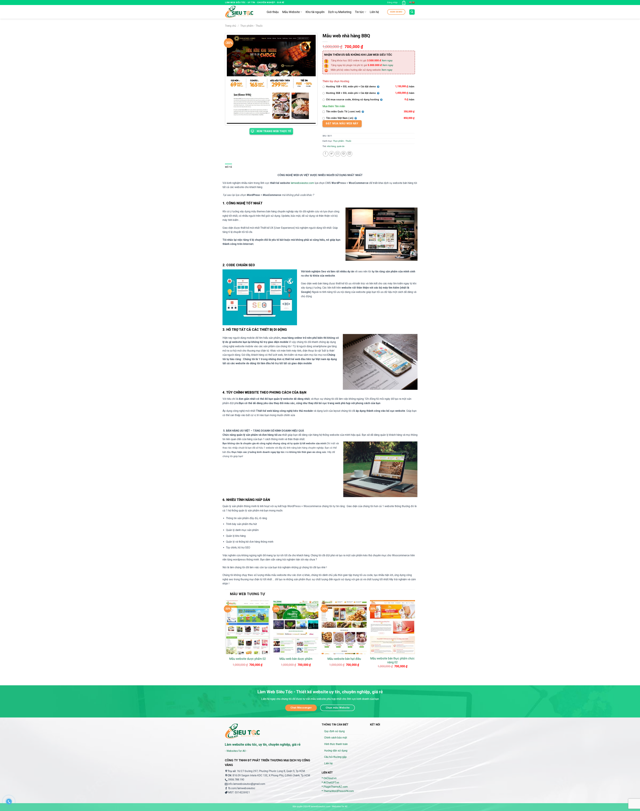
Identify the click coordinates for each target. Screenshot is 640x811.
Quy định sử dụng (334, 731)
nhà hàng (331, 146)
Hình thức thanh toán (336, 744)
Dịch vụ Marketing (339, 12)
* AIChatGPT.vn (330, 782)
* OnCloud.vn (329, 778)
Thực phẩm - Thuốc (251, 25)
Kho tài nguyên (315, 12)
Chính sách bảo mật (335, 737)
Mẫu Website (291, 12)
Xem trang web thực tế (274, 131)
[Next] (414, 637)
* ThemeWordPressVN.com (338, 791)
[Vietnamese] (413, 2)
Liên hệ (374, 12)
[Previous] (225, 637)
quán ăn (340, 146)
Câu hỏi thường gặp (335, 756)
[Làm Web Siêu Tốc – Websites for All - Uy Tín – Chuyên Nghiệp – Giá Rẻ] (243, 12)
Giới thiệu (273, 12)
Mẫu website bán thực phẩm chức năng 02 (392, 660)
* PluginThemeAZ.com (335, 786)
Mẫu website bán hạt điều (344, 658)
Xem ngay (387, 60)
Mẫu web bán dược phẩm (296, 658)
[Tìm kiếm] (412, 12)
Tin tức (359, 12)
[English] (410, 2)
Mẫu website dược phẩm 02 (247, 658)
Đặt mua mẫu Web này (342, 123)
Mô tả (228, 167)
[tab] (228, 167)
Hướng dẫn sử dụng (335, 750)
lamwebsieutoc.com (302, 183)
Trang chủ (230, 25)
